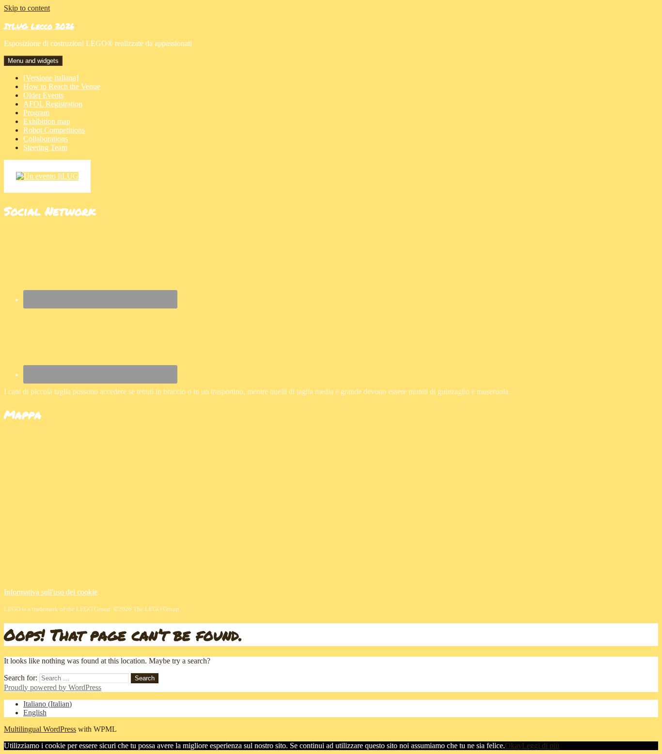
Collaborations (45, 139)
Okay (513, 745)
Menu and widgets (33, 60)
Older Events (43, 95)
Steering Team (45, 147)
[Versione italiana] (51, 78)
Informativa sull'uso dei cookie (50, 592)
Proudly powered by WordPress (52, 687)
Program (36, 112)
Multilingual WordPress (40, 729)
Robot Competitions (54, 130)
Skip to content (27, 8)
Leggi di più (540, 745)
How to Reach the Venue (61, 86)
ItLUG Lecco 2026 (39, 25)
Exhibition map (46, 121)
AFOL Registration (52, 104)
